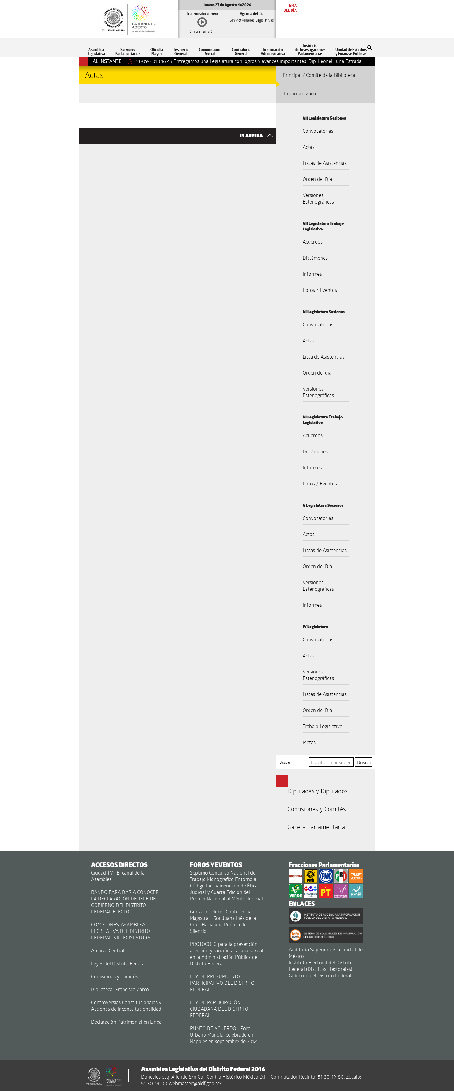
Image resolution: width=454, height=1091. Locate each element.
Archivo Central (107, 950)
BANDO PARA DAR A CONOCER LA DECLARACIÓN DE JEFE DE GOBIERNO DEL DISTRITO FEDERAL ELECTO (125, 902)
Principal (292, 75)
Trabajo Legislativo (323, 726)
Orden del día (317, 372)
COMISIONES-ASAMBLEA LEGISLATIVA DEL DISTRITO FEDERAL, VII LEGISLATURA (120, 931)
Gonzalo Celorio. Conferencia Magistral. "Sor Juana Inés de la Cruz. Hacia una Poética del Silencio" (223, 921)
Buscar (285, 762)
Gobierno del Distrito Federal (320, 975)
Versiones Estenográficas (318, 198)
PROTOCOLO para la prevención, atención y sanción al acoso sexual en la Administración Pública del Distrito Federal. (226, 954)
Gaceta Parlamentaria (316, 827)
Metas (309, 742)
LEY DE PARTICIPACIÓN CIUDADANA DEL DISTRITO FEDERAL (219, 1008)
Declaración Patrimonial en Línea (126, 1021)
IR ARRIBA (252, 136)
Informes (312, 274)
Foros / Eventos (320, 290)
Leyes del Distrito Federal (118, 963)
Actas (308, 147)
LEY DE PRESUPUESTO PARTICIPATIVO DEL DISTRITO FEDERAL (222, 982)
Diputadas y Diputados (318, 791)
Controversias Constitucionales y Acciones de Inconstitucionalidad (126, 1005)
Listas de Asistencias (325, 163)
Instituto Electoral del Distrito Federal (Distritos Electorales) (321, 965)
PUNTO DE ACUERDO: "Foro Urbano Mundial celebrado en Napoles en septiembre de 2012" (224, 1034)
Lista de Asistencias (323, 356)
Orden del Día (317, 179)
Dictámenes (315, 257)
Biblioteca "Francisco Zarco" (120, 989)
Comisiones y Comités (317, 809)
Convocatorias (318, 131)
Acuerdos (313, 241)
